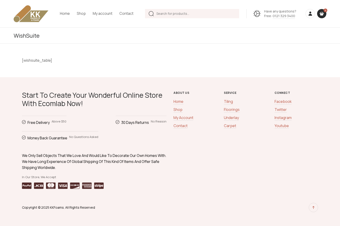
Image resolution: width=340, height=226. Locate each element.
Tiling (228, 101)
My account (102, 13)
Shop (81, 13)
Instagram (283, 117)
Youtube (282, 125)
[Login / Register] (310, 13)
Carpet (230, 125)
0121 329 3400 (284, 16)
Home (65, 13)
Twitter (281, 109)
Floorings (232, 109)
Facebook (283, 101)
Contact (126, 13)
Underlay (231, 117)
